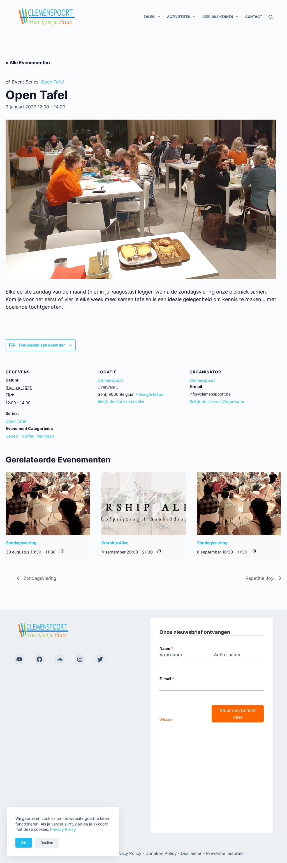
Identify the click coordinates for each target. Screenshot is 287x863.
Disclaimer (191, 853)
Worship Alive (114, 542)
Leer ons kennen (217, 17)
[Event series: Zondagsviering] (62, 551)
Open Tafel (16, 421)
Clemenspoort (110, 380)
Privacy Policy (63, 829)
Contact (253, 17)
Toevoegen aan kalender (41, 345)
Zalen (149, 17)
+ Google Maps (149, 394)
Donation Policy (161, 853)
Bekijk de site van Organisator (216, 401)
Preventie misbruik (225, 853)
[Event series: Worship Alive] (159, 551)
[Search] (271, 17)
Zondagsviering (21, 542)
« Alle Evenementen (28, 62)
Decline (46, 842)
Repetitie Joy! (261, 578)
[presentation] (48, 503)
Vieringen (45, 436)
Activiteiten (178, 17)
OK (23, 842)
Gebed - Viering (20, 436)
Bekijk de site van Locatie (121, 401)
